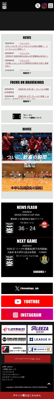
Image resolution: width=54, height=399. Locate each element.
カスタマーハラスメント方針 (13, 377)
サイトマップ (7, 380)
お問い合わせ (7, 367)
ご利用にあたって (9, 369)
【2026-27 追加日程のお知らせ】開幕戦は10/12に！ (27, 56)
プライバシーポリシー (10, 374)
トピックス (24, 43)
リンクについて (8, 372)
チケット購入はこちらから (27, 395)
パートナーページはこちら (27, 358)
